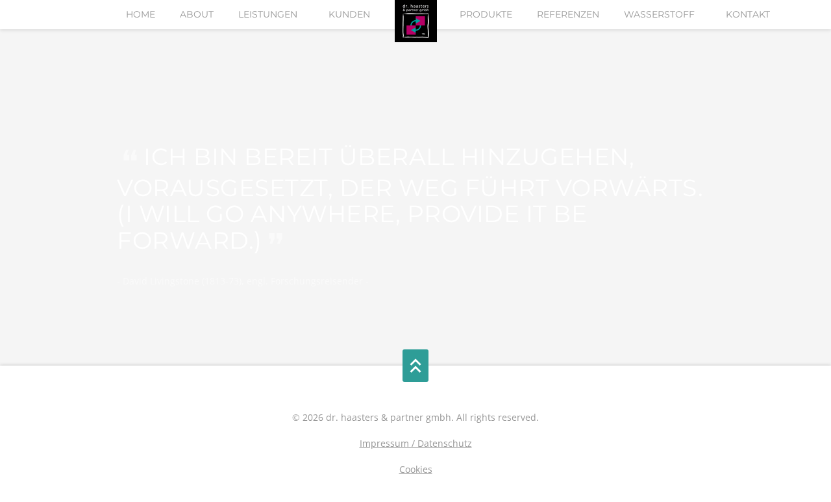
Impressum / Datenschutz (416, 443)
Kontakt (748, 14)
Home (140, 14)
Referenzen (568, 14)
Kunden (349, 14)
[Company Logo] (416, 21)
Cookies (415, 469)
